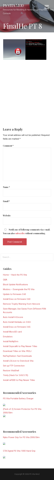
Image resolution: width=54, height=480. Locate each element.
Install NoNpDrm (10, 341)
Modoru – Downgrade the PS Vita (18, 289)
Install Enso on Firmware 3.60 (16, 299)
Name (6, 187)
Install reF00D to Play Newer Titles (19, 380)
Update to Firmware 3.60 (14, 294)
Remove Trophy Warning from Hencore (21, 304)
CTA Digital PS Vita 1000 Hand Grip (19, 451)
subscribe (20, 233)
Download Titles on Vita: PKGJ (17, 351)
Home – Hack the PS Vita (15, 275)
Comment (8, 145)
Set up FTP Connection (14, 366)
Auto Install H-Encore (13, 317)
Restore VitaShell (11, 370)
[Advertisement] (27, 91)
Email (6, 201)
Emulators (8, 336)
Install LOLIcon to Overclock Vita (18, 361)
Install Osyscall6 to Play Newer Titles (20, 346)
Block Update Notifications (15, 284)
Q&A (5, 280)
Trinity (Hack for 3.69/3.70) (15, 375)
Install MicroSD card (12, 332)
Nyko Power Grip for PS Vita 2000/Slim (21, 437)
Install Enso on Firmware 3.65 (16, 327)
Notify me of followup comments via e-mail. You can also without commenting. (26, 231)
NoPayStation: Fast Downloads (17, 356)
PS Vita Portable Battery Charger (18, 398)
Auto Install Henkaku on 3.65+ (17, 322)
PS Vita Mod (13, 5)
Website (7, 215)
